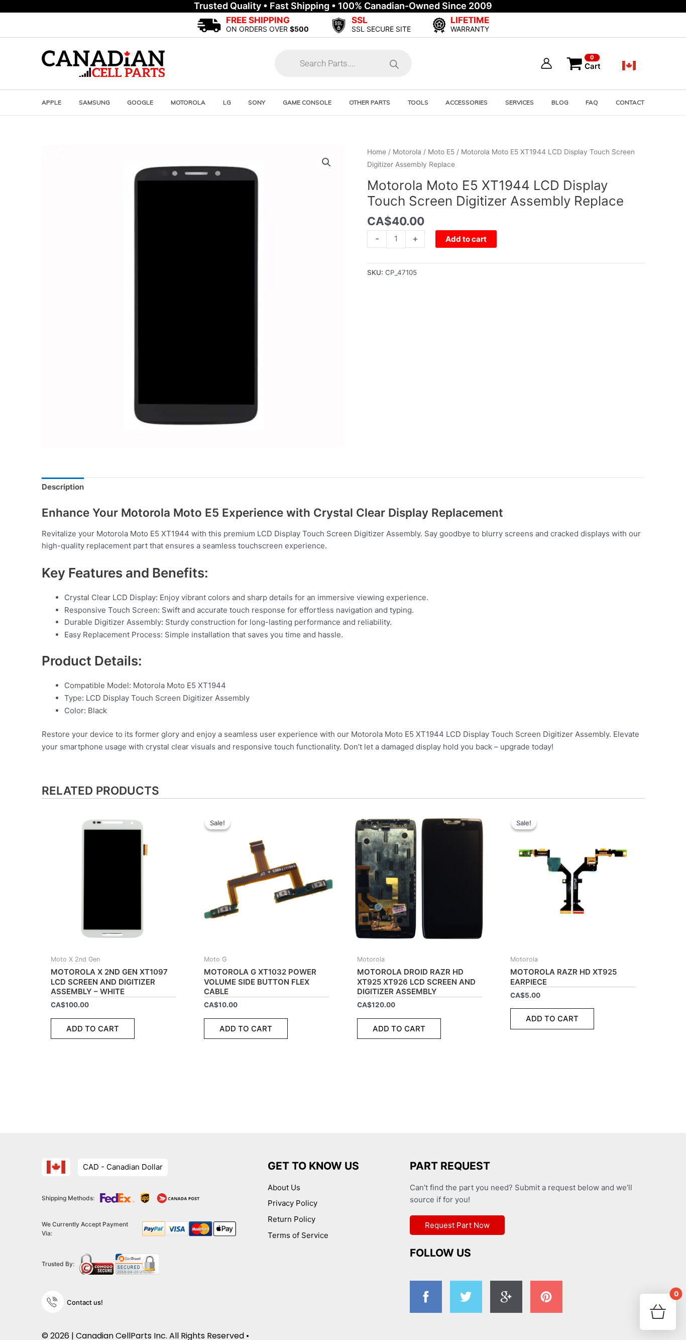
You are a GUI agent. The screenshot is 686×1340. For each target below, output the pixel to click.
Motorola (407, 152)
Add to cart (466, 239)
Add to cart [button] (92, 1028)
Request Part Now (457, 1225)
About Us (284, 1187)
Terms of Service (298, 1235)
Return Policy (291, 1219)
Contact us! (85, 1302)
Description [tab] (63, 487)
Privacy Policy (292, 1203)
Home (376, 152)
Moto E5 (441, 152)
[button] (326, 162)
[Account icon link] (546, 63)
